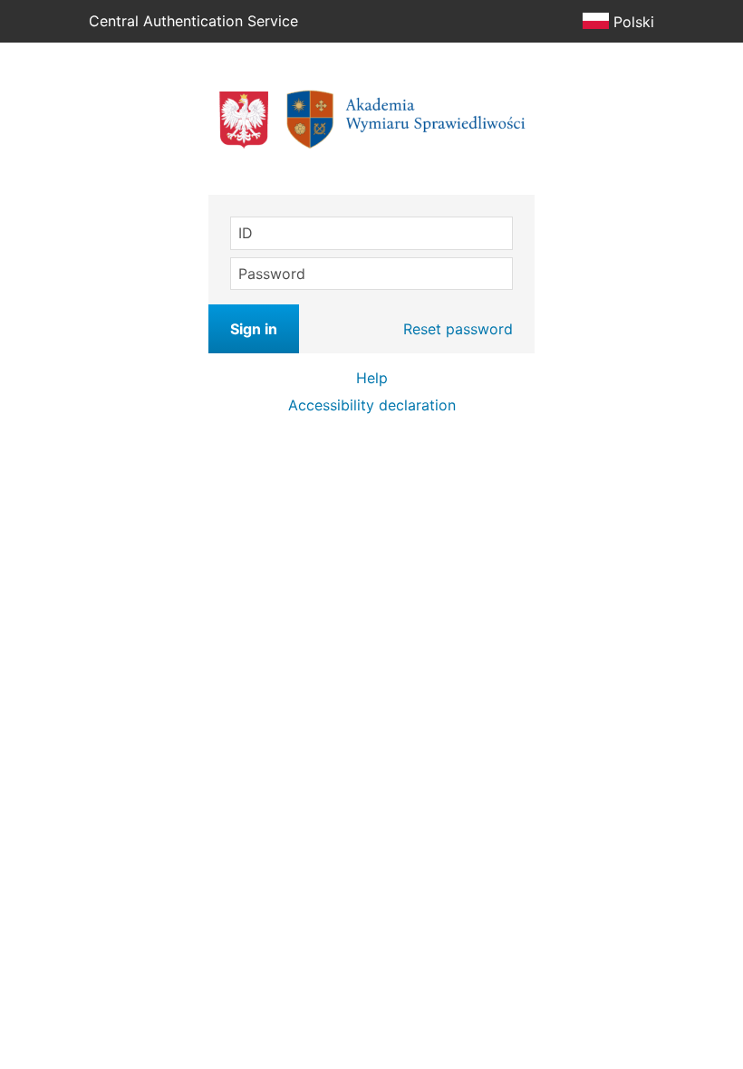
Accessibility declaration (372, 405)
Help (372, 378)
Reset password (458, 329)
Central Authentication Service (193, 21)
